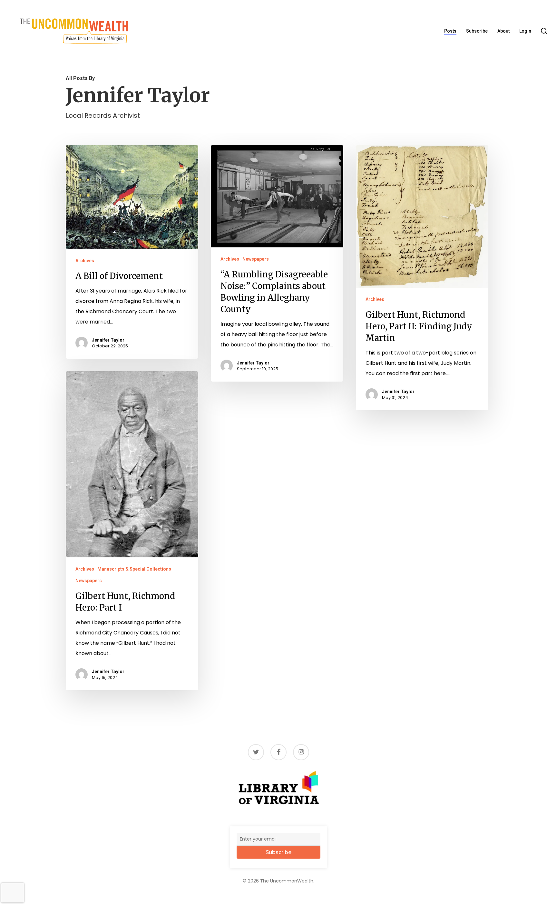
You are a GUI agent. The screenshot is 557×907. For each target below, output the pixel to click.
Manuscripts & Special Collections (134, 569)
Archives (84, 260)
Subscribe (278, 852)
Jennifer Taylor (108, 340)
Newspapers (255, 259)
